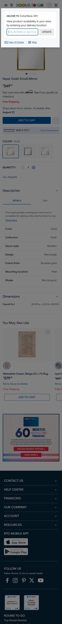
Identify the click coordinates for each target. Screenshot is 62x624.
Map (34, 42)
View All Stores (16, 42)
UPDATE (46, 32)
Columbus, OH (29, 16)
